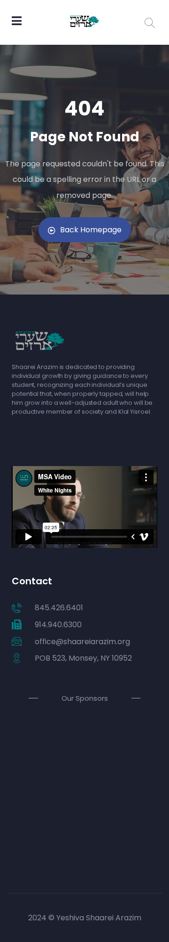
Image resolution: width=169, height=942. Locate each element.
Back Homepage (91, 229)
